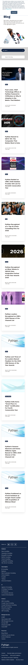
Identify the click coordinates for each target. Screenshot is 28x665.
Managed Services (5, 614)
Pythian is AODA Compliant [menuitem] (7, 659)
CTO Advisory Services (7, 593)
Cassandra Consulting (6, 553)
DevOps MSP (4, 623)
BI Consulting (4, 569)
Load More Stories (13, 528)
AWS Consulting (5, 601)
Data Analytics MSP (6, 619)
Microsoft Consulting (6, 607)
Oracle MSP (4, 626)
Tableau (3, 578)
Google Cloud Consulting (7, 603)
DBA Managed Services (7, 621)
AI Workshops (4, 591)
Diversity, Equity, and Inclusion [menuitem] (14, 653)
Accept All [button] (14, 12)
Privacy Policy (8, 9)
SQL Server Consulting (7, 562)
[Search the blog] (20, 57)
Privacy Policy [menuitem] (4, 655)
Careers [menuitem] (3, 653)
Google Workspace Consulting (9, 605)
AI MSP (3, 617)
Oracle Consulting (5, 559)
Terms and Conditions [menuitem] (15, 655)
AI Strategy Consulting (6, 589)
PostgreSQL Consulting (7, 561)
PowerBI (3, 577)
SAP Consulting (5, 610)
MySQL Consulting (5, 557)
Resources (3, 630)
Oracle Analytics (5, 575)
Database (3, 548)
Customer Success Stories (7, 635)
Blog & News (4, 633)
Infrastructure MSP (6, 624)
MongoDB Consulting (6, 555)
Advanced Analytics (6, 580)
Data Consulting (5, 551)
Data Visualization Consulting (8, 573)
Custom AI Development (7, 594)
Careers (3, 639)
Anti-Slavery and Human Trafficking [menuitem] (9, 657)
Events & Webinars (6, 637)
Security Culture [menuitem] (20, 659)
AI (1, 584)
